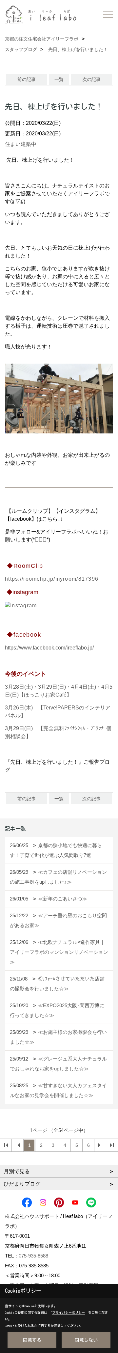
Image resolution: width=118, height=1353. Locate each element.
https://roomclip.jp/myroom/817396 (51, 579)
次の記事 (91, 79)
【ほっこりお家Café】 (45, 695)
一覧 (59, 79)
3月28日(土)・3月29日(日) (35, 687)
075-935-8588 (33, 1255)
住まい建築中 (20, 144)
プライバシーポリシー (68, 1312)
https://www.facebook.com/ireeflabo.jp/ (49, 647)
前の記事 (26, 79)
